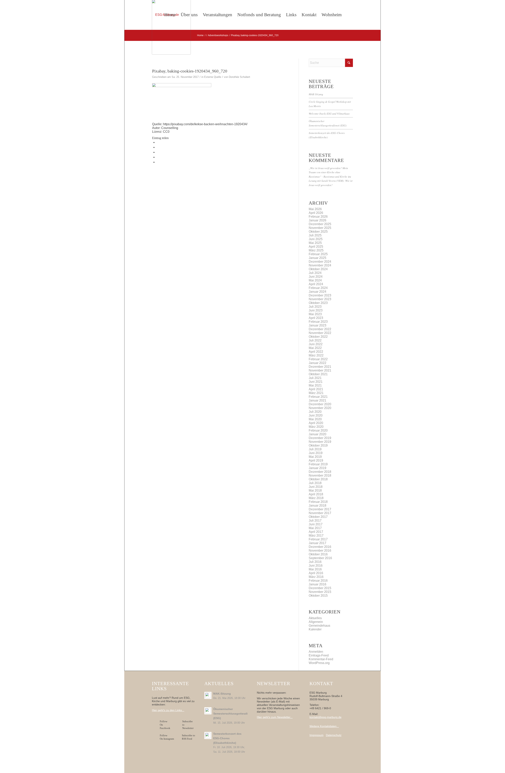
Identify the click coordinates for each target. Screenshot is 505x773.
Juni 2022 (316, 344)
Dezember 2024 (320, 261)
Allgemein (316, 621)
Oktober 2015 (318, 595)
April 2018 (316, 494)
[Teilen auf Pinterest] (158, 157)
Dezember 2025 (320, 224)
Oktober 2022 (318, 336)
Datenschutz (333, 735)
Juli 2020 (315, 411)
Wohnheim (332, 14)
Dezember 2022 (320, 329)
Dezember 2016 (320, 546)
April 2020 (316, 423)
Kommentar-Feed (321, 659)
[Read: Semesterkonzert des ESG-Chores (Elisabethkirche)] (207, 735)
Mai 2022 (315, 348)
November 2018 (320, 475)
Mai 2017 (315, 528)
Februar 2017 (318, 539)
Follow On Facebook (165, 725)
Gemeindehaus (319, 625)
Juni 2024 (316, 276)
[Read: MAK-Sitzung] (207, 695)
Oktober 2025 (318, 231)
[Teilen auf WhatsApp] (158, 152)
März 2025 (316, 250)
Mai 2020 (315, 419)
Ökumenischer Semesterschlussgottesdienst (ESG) (233, 714)
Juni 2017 (316, 524)
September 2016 (320, 558)
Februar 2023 (318, 321)
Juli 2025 (315, 235)
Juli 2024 (315, 273)
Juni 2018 (316, 486)
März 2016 (316, 576)
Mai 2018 (315, 490)
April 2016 (316, 573)
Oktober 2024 (318, 269)
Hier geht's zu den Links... (168, 710)
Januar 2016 (317, 584)
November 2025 (320, 227)
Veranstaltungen (217, 14)
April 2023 (316, 318)
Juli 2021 (315, 378)
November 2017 (320, 513)
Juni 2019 (316, 453)
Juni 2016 (316, 565)
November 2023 (320, 299)
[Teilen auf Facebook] (158, 142)
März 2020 (316, 426)
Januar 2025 (317, 258)
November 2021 (320, 370)
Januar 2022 (317, 363)
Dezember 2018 (320, 471)
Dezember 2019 (320, 438)
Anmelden (316, 651)
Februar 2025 (318, 254)
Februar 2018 (318, 501)
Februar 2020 (318, 430)
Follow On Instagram (167, 737)
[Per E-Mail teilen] (158, 162)
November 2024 (320, 265)
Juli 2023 (315, 306)
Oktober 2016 (318, 554)
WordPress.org (319, 663)
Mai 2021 (315, 385)
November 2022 (320, 333)
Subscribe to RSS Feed (188, 737)
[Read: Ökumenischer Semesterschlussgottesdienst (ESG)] (207, 710)
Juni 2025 (316, 239)
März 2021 (316, 393)
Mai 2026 (315, 209)
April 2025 (316, 246)
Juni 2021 (316, 381)
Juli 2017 (315, 520)
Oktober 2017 (318, 516)
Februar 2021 (318, 396)
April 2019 (316, 460)
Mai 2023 (315, 314)
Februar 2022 (318, 359)
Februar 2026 (318, 216)
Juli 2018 (315, 483)
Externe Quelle (212, 76)
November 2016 (320, 550)
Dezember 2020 (320, 404)
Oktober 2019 (318, 445)
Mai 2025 (315, 243)
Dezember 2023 (320, 295)
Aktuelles (315, 618)
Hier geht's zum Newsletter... (275, 717)
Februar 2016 (318, 580)
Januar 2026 (317, 220)
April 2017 (316, 531)
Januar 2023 (317, 325)
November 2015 (320, 591)
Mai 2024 (315, 280)
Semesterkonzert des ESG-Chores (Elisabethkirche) (227, 738)
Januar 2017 (317, 543)
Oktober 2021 (318, 374)
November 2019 (320, 441)
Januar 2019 (317, 468)
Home (170, 14)
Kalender (315, 629)
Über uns (189, 14)
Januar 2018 (317, 505)
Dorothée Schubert (239, 76)
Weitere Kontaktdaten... (324, 726)
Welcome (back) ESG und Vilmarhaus (329, 113)
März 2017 (316, 535)
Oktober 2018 (318, 479)
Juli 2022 (315, 340)
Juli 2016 (315, 561)
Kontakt (309, 14)
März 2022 (316, 355)
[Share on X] (158, 147)
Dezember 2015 (320, 588)
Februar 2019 (318, 464)
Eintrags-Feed (319, 655)
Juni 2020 (316, 415)
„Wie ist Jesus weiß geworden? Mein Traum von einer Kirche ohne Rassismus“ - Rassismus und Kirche (328, 172)
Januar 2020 (317, 434)
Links (291, 14)
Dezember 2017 (320, 509)
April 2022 (316, 351)
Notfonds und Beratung (259, 14)
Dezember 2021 (320, 366)
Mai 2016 (315, 569)
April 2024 (316, 284)
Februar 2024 (318, 288)
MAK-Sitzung (316, 94)
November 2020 (320, 408)
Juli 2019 (315, 449)
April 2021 (316, 389)
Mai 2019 (315, 456)
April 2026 (316, 212)
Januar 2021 (317, 400)
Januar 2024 (317, 291)
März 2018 (316, 498)
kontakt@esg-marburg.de (325, 717)
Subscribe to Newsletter (188, 725)
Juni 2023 (316, 310)
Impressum (317, 735)
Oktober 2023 (318, 303)
